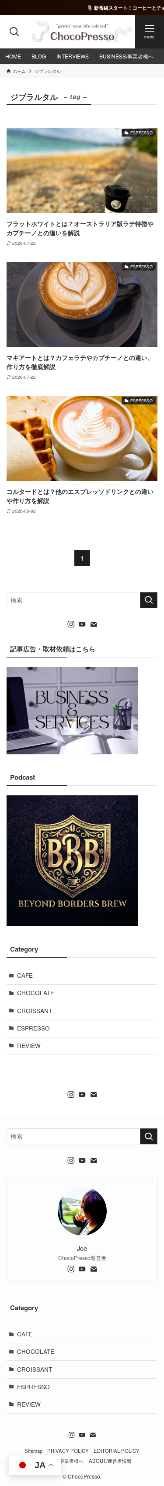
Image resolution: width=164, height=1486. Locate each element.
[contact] (93, 624)
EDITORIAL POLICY (117, 1450)
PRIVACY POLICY (68, 1450)
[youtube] (82, 624)
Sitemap (33, 1450)
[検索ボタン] (14, 31)
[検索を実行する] (148, 600)
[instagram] (70, 624)
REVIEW (29, 1045)
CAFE (25, 975)
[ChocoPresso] (82, 31)
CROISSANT (34, 1011)
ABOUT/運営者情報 (110, 1460)
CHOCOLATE (35, 993)
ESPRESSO (33, 1028)
